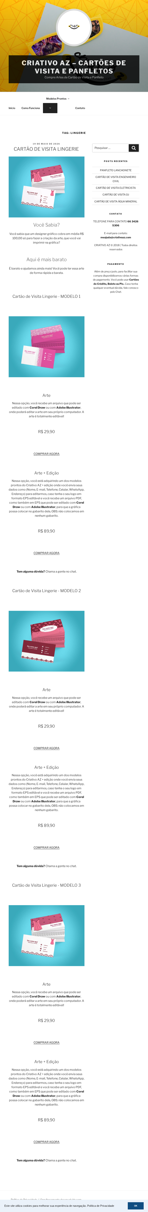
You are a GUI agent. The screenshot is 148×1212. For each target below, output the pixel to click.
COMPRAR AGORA (47, 454)
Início (12, 108)
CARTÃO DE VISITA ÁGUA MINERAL (115, 201)
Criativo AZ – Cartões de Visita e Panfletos (74, 67)
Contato (80, 108)
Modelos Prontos (56, 98)
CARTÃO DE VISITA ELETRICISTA (116, 187)
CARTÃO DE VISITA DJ (116, 194)
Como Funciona (30, 108)
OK (135, 1206)
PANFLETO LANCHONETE (116, 170)
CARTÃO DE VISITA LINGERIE (46, 149)
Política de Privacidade (100, 1205)
